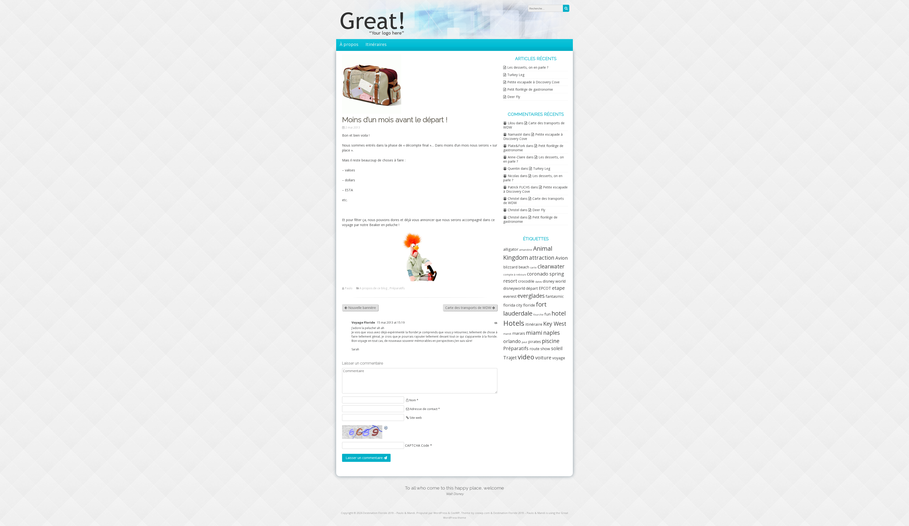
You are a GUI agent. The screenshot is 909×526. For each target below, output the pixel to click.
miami (534, 332)
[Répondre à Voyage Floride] (496, 323)
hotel (559, 313)
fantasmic (555, 296)
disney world (554, 281)
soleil (556, 348)
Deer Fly (513, 96)
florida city (512, 305)
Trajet (510, 357)
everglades (531, 295)
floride (529, 305)
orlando (512, 341)
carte (533, 267)
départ (532, 288)
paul (524, 342)
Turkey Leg (515, 74)
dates (538, 281)
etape (558, 288)
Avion (561, 258)
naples (551, 332)
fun (547, 314)
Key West (554, 323)
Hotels (513, 323)
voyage (558, 358)
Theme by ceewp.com (475, 513)
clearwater (551, 266)
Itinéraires (376, 44)
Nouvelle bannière (361, 307)
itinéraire (533, 324)
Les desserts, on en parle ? (527, 67)
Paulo (348, 288)
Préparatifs (397, 288)
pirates (534, 341)
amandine (525, 249)
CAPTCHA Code (417, 445)
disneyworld (514, 288)
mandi (507, 333)
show (545, 348)
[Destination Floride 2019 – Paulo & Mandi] (381, 34)
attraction (541, 257)
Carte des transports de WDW (468, 307)
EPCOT (545, 288)
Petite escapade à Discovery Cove (533, 82)
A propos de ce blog (373, 288)
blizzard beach (516, 267)
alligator (510, 249)
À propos (349, 44)
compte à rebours (514, 274)
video (526, 356)
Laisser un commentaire (365, 457)
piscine (550, 341)
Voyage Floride (363, 322)
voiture (543, 357)
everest (510, 296)
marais (518, 333)
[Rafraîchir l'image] (386, 427)
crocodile (526, 281)
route (534, 348)
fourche (538, 314)
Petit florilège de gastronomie (530, 89)
